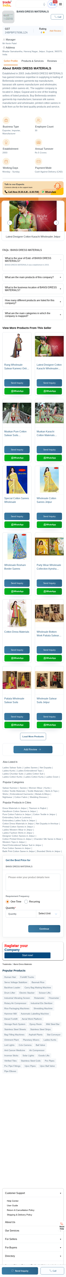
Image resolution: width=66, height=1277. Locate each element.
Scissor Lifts (44, 993)
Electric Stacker (27, 993)
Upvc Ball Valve (47, 1066)
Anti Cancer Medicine (14, 1050)
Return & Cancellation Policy (20, 1210)
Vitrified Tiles (10, 1061)
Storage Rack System (14, 1024)
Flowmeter (54, 998)
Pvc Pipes (49, 1061)
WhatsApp (50, 192)
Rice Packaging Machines (16, 1008)
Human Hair (10, 977)
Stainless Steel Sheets (15, 1029)
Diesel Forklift (10, 1019)
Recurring (34, 901)
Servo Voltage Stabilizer (15, 982)
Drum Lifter (9, 993)
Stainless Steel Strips (40, 1029)
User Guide (12, 1205)
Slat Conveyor (53, 1034)
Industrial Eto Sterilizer (41, 1003)
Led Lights (9, 1045)
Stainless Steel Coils (31, 1061)
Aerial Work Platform (32, 1019)
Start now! (27, 955)
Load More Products (33, 736)
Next (56, 222)
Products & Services (32, 61)
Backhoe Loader (12, 987)
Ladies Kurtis (50, 1040)
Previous (9, 222)
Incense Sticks (11, 1055)
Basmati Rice (38, 982)
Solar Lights (28, 1055)
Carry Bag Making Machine (38, 987)
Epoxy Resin (36, 1024)
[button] (57, 16)
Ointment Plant (11, 1040)
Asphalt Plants (36, 1034)
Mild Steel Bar (53, 1024)
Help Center (13, 1201)
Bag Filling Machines (14, 1034)
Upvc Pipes (30, 1066)
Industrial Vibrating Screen (17, 998)
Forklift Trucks (27, 977)
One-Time (16, 901)
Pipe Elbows (10, 1071)
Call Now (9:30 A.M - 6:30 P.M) (23, 192)
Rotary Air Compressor (15, 1003)
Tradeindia (7, 964)
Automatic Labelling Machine (35, 1013)
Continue (44, 929)
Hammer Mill (10, 1013)
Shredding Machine (43, 1008)
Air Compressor (37, 1050)
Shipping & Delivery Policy (19, 1214)
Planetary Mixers (31, 1040)
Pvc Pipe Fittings (12, 1066)
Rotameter (39, 998)
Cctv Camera (25, 1045)
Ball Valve (40, 1045)
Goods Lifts (43, 1055)
